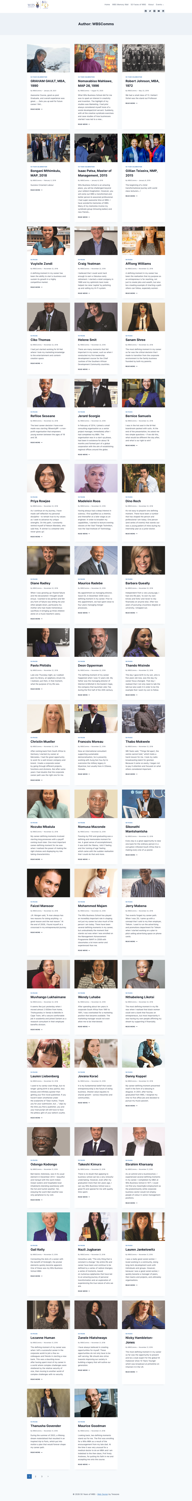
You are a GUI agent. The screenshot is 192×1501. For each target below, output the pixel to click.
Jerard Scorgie (89, 416)
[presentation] (48, 58)
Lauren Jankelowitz (140, 1249)
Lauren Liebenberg (45, 1076)
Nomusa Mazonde (91, 827)
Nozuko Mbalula (43, 827)
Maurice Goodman (92, 1426)
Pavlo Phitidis (41, 665)
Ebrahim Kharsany (139, 1164)
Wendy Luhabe (89, 997)
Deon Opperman (90, 665)
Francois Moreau (90, 741)
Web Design (102, 1494)
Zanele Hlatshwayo (92, 1338)
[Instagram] (154, 11)
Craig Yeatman (89, 264)
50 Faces (34, 259)
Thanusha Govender (46, 1426)
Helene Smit (87, 340)
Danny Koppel (136, 1076)
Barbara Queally (138, 583)
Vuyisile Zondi (41, 264)
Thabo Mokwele (138, 741)
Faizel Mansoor (42, 906)
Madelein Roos (89, 501)
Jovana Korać (88, 1076)
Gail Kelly (38, 1249)
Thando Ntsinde (138, 665)
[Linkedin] (163, 11)
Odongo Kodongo (44, 1164)
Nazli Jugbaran (89, 1249)
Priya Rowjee (40, 501)
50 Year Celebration (39, 77)
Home (107, 4)
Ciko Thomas (40, 340)
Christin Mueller (43, 741)
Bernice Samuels (138, 416)
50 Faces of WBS (138, 4)
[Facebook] (146, 11)
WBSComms (37, 91)
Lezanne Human (43, 1338)
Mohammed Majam (92, 906)
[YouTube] (159, 11)
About (151, 4)
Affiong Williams (138, 264)
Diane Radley (40, 583)
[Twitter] (150, 11)
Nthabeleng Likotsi (140, 997)
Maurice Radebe (90, 583)
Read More (36, 109)
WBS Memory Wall (120, 4)
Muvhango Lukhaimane (48, 997)
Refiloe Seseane (43, 416)
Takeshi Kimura (89, 1164)
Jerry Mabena (136, 906)
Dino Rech (133, 501)
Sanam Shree (135, 340)
